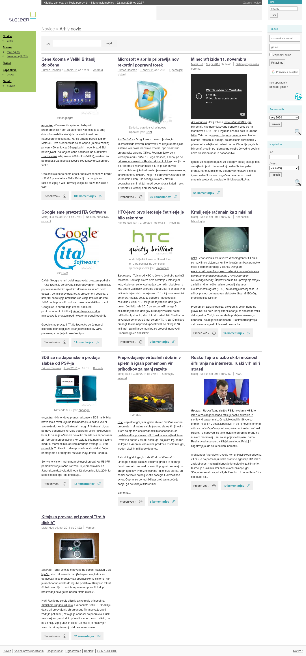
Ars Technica (126, 139)
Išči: (48, 44)
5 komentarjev (159, 501)
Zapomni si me (281, 55)
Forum (7, 47)
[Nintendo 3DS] (76, 390)
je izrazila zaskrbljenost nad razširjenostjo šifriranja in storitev (223, 414)
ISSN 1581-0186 (107, 651)
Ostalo (7, 81)
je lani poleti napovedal (74, 280)
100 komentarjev (85, 196)
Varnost (90, 527)
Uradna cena (49, 156)
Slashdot (46, 569)
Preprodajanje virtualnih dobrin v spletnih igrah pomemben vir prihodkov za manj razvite (149, 363)
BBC (194, 258)
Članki (7, 63)
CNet (149, 132)
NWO (239, 373)
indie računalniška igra (238, 122)
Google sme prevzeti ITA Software (73, 212)
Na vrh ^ (298, 651)
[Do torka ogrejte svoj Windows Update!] (151, 102)
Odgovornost (54, 651)
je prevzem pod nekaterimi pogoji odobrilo (80, 315)
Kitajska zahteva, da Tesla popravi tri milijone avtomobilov (94, 2)
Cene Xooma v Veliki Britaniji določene (69, 62)
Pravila (7, 651)
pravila (11, 86)
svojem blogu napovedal (226, 135)
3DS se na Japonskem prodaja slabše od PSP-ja (70, 360)
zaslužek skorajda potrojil (146, 288)
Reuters (196, 410)
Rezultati (174, 222)
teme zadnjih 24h (17, 56)
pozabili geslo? (278, 86)
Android (98, 70)
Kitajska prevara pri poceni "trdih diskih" (73, 519)
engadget (67, 118)
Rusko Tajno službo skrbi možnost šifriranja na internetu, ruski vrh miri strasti (225, 363)
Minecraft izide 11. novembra (218, 59)
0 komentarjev (83, 342)
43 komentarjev (84, 483)
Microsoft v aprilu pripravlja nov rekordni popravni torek (148, 62)
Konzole (98, 368)
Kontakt (88, 651)
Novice (7, 36)
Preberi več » (52, 196)
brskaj (10, 74)
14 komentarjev (233, 333)
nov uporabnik (278, 82)
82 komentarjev (84, 636)
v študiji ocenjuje (148, 440)
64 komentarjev (203, 193)
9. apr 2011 (71, 70)
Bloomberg (162, 268)
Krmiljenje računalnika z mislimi (221, 212)
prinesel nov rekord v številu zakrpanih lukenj (145, 161)
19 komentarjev (233, 485)
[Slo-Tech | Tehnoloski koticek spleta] (23, 18)
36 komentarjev (160, 197)
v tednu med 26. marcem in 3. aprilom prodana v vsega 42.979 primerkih (76, 443)
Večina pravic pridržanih (29, 651)
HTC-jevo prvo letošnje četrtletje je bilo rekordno (151, 215)
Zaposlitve (10, 70)
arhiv (10, 40)
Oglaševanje (73, 651)
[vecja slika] (76, 248)
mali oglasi (13, 52)
